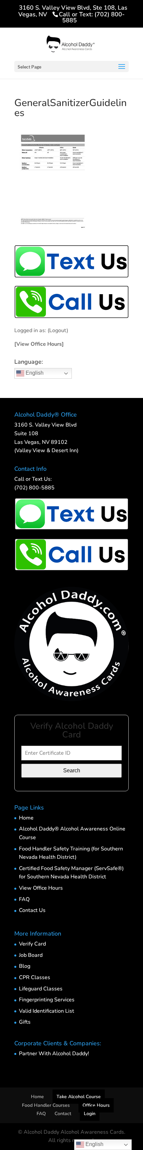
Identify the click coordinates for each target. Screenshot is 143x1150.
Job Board (31, 955)
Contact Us (32, 910)
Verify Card (32, 944)
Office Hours (96, 1105)
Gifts (25, 1022)
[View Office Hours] (39, 344)
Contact (63, 1113)
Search (71, 770)
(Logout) (58, 330)
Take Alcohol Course (79, 1096)
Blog (24, 966)
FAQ (24, 899)
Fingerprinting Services (46, 999)
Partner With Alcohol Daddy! (54, 1053)
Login (89, 1113)
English (34, 373)
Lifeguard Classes (41, 988)
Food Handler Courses (46, 1105)
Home (26, 818)
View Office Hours (41, 888)
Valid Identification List (46, 1011)
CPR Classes (34, 977)
